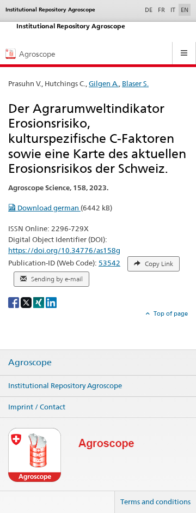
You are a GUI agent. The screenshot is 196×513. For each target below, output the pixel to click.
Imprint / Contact (36, 406)
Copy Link (158, 264)
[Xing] (39, 302)
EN (184, 10)
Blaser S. (135, 83)
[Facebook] (14, 302)
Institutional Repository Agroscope (65, 385)
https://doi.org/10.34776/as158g (64, 250)
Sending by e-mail (56, 279)
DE (150, 9)
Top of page (170, 313)
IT (172, 10)
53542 (109, 262)
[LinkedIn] (51, 302)
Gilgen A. (104, 83)
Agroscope (30, 362)
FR (161, 10)
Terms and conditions (155, 501)
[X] (27, 302)
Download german (48, 207)
